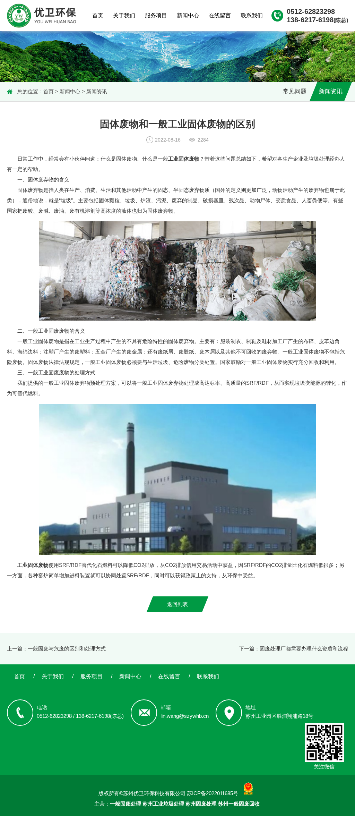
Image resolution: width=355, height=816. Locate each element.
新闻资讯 (96, 91)
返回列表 (177, 604)
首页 (97, 15)
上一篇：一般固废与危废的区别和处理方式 (56, 649)
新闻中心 (188, 15)
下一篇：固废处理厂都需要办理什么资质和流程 (293, 649)
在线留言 (220, 15)
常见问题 (294, 91)
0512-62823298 (311, 11)
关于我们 (124, 15)
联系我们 (252, 15)
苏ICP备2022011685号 (212, 793)
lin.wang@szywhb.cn (185, 716)
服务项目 (156, 15)
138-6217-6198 (317, 20)
